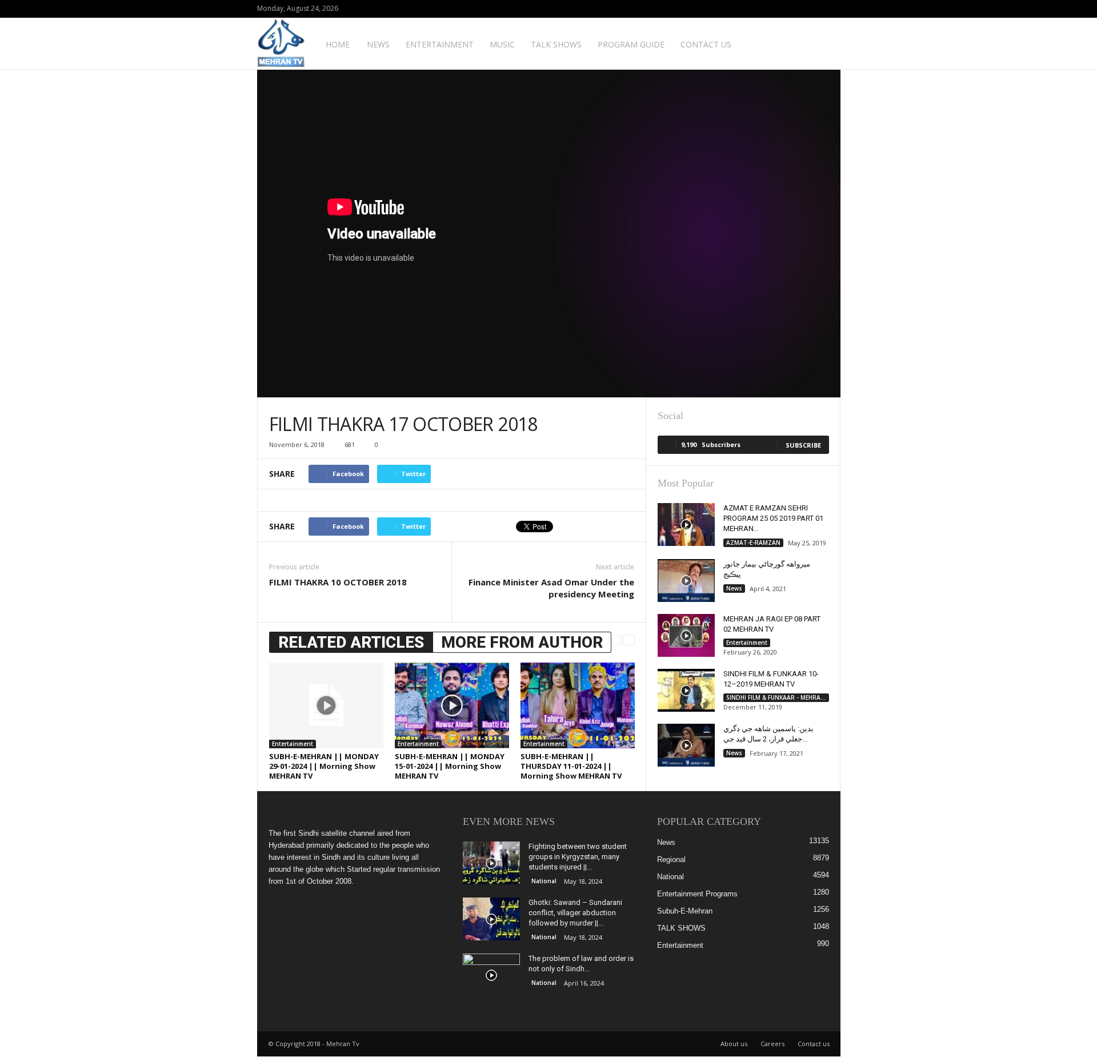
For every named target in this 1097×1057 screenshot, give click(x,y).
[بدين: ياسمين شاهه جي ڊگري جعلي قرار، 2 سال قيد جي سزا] (686, 745)
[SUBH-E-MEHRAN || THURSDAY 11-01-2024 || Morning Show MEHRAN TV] (578, 705)
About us (733, 1043)
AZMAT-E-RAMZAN (753, 543)
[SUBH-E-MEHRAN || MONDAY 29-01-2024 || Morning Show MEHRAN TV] (326, 705)
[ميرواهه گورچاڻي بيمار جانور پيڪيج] (686, 580)
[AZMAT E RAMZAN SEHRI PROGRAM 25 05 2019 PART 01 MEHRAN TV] (686, 524)
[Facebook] (814, 9)
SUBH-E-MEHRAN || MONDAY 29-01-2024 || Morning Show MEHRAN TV (324, 766)
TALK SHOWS (556, 44)
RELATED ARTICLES (351, 642)
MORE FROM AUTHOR (522, 642)
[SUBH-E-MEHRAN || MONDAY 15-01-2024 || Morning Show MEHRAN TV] (452, 705)
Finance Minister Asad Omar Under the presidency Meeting (551, 588)
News (378, 44)
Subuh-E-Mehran (684, 911)
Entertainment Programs (697, 894)
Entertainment (440, 44)
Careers (772, 1043)
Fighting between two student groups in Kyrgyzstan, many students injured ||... (578, 856)
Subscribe (803, 445)
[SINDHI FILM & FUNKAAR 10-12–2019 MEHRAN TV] (686, 690)
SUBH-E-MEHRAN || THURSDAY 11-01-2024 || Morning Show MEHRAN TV (571, 766)
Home (338, 44)
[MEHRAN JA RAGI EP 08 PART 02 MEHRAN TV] (686, 635)
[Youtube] (832, 9)
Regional (671, 859)
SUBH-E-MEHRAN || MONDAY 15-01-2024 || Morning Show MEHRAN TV (450, 766)
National (543, 881)
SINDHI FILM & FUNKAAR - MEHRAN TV (777, 697)
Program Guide (631, 44)
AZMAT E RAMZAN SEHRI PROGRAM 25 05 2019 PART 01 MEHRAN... (773, 518)
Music (502, 44)
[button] (823, 43)
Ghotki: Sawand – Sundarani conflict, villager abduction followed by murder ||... (575, 912)
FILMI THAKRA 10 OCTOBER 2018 (338, 582)
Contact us (705, 44)
